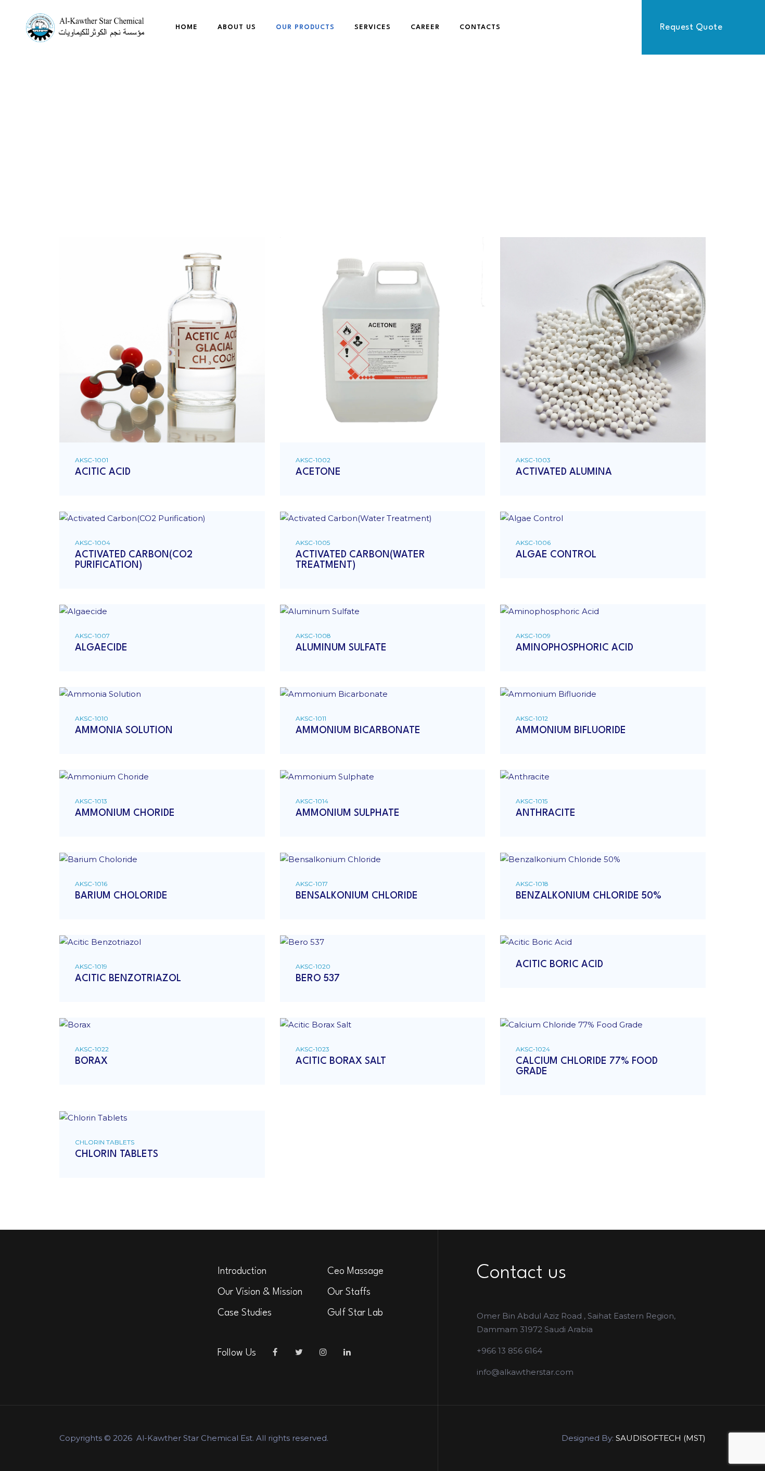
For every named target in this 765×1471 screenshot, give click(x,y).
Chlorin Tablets (104, 1142)
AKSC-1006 (533, 542)
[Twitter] (299, 1352)
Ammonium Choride (125, 813)
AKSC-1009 (533, 636)
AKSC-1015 (531, 801)
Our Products (305, 27)
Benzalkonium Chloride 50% (588, 896)
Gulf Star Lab (355, 1313)
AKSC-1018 (532, 884)
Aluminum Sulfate (341, 648)
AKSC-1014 (312, 801)
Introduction (242, 1271)
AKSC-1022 (92, 1049)
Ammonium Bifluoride (571, 730)
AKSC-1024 (533, 1049)
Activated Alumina (564, 472)
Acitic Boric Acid (559, 964)
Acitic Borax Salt (341, 1061)
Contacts (480, 27)
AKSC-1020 (313, 966)
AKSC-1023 (312, 1049)
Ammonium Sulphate (348, 813)
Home (186, 27)
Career (425, 27)
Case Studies (245, 1313)
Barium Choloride (121, 896)
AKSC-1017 (312, 884)
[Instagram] (323, 1352)
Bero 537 (318, 978)
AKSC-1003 (533, 460)
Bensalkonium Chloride (357, 896)
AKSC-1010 (91, 718)
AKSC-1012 (532, 718)
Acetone (318, 472)
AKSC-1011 (311, 718)
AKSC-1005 (313, 542)
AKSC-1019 (91, 966)
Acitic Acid (103, 472)
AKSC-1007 (92, 636)
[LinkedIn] (347, 1352)
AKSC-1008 (313, 636)
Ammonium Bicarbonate (358, 730)
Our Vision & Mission (260, 1292)
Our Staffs (349, 1292)
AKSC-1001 (91, 460)
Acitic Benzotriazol (128, 978)
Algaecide (101, 648)
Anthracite (546, 813)
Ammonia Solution (124, 730)
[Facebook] (275, 1352)
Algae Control (556, 554)
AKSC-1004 (92, 542)
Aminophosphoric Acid (574, 648)
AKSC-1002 (313, 460)
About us (237, 27)
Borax (91, 1061)
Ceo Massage (355, 1271)
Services (372, 27)
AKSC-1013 (91, 801)
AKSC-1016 (91, 884)
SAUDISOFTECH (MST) (661, 1438)
